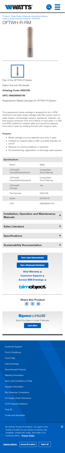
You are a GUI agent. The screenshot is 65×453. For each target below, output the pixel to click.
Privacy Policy (28, 435)
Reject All (45, 444)
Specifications (13, 235)
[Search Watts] (49, 7)
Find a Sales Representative (32, 257)
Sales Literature (14, 226)
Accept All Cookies (28, 444)
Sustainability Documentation (23, 245)
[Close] (61, 426)
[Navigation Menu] (57, 7)
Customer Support (31, 275)
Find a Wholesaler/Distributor (32, 265)
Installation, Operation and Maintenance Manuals (29, 215)
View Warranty (31, 271)
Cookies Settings (10, 444)
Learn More (32, 325)
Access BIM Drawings (31, 279)
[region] (32, 438)
